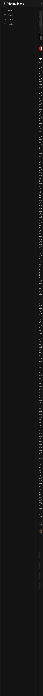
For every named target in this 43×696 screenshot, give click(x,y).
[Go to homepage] (14, 3)
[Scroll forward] (41, 570)
